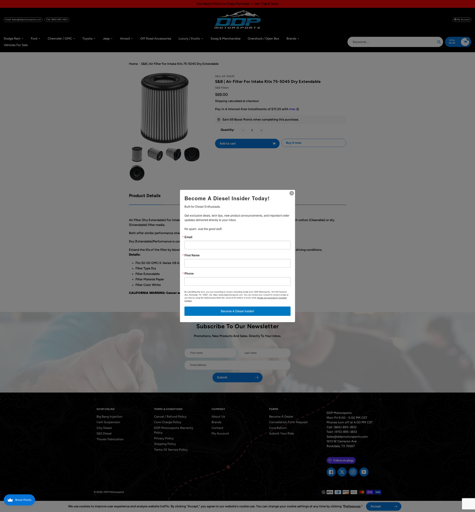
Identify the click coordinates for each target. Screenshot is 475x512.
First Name (192, 255)
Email (188, 237)
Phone (189, 273)
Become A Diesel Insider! (237, 311)
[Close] (291, 193)
